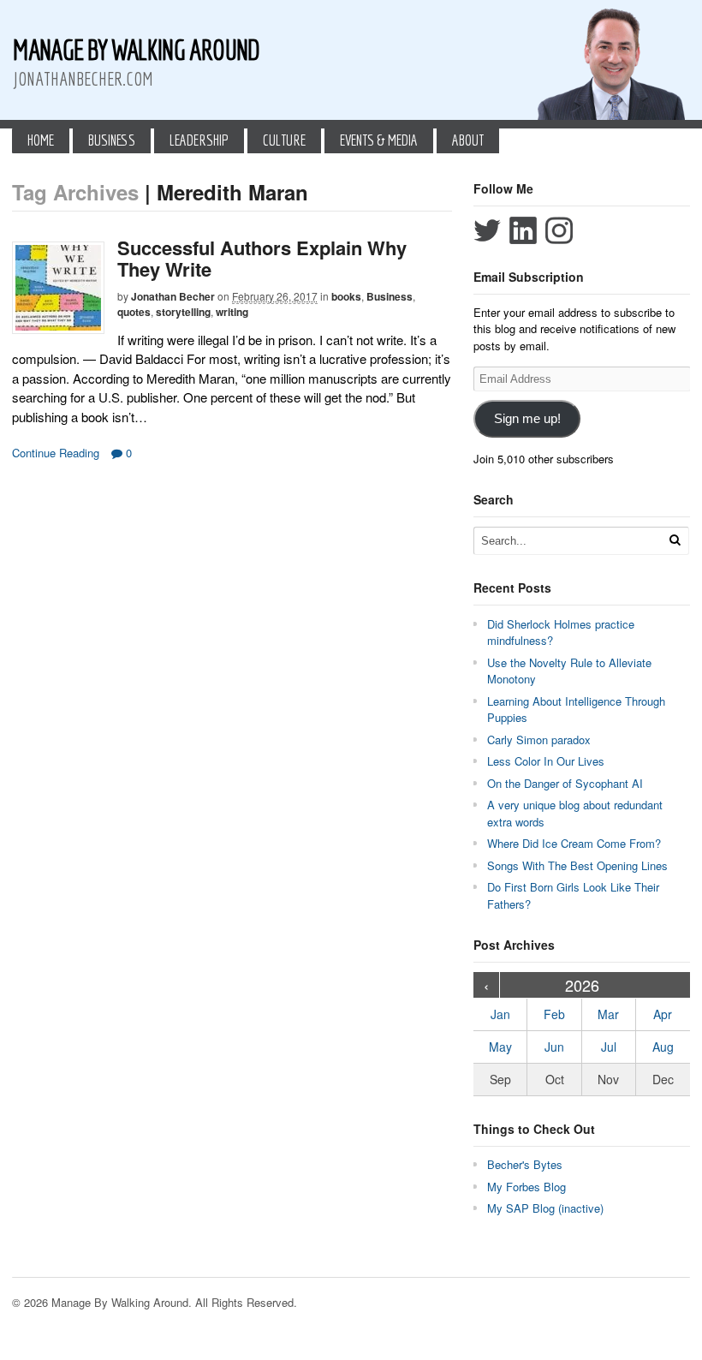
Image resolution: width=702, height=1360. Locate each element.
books (346, 296)
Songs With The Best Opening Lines (577, 865)
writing (232, 311)
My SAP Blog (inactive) (545, 1208)
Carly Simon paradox (539, 739)
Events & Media (379, 140)
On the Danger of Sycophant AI (565, 783)
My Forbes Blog (526, 1186)
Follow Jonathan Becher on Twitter (487, 230)
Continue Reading (55, 452)
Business (111, 140)
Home (40, 140)
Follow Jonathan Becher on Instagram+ (559, 230)
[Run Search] (674, 540)
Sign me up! (527, 419)
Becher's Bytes (524, 1164)
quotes (134, 311)
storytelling (183, 311)
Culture (284, 140)
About (468, 140)
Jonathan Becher (173, 296)
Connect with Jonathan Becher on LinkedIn (523, 230)
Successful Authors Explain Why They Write (262, 258)
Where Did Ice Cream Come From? (574, 843)
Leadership (199, 140)
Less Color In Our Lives (545, 761)
